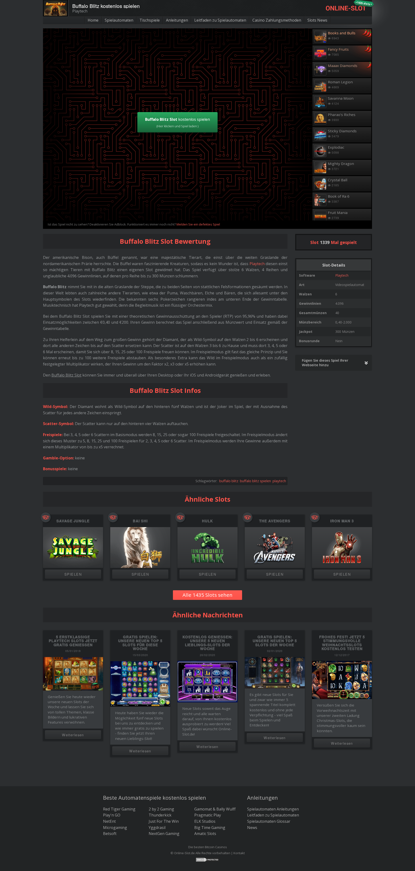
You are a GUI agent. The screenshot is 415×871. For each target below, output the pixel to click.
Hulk (207, 521)
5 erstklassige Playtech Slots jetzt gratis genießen (73, 640)
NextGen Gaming (164, 833)
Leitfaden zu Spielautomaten (220, 20)
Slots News (317, 20)
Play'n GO (111, 815)
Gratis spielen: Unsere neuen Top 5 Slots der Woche (275, 640)
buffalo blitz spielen (255, 481)
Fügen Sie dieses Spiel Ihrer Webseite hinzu (325, 362)
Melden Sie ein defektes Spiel (198, 224)
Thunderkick (160, 815)
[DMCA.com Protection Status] (207, 859)
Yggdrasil (157, 827)
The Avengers (274, 521)
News (252, 827)
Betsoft (109, 833)
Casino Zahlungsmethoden (276, 20)
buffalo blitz (228, 481)
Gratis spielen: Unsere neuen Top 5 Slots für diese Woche (140, 643)
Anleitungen (177, 20)
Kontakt (239, 853)
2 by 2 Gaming (161, 809)
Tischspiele (150, 20)
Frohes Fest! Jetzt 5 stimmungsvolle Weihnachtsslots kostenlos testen (342, 643)
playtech (279, 481)
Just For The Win (164, 821)
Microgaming (115, 827)
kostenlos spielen (177, 122)
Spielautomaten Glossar (268, 821)
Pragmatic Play (207, 815)
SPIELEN (73, 574)
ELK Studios (204, 821)
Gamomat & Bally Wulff (215, 809)
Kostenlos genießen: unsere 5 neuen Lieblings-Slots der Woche (208, 643)
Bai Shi (140, 521)
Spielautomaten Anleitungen (273, 809)
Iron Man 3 (342, 521)
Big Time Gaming (209, 827)
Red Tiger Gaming (119, 809)
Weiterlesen (73, 734)
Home (93, 20)
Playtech (341, 275)
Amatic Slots (205, 833)
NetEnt (109, 821)
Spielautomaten (119, 20)
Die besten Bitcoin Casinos (207, 847)
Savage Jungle (73, 521)
